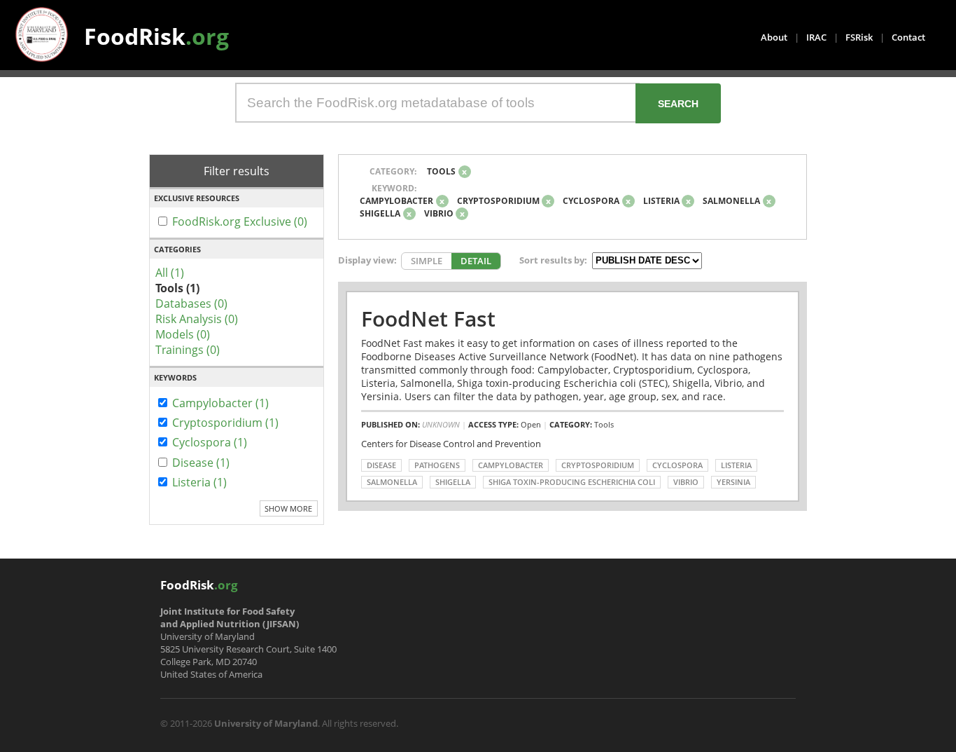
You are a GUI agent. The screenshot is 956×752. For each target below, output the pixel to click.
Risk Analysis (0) (196, 319)
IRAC (816, 37)
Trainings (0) (187, 349)
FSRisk (859, 37)
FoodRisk (156, 36)
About (774, 37)
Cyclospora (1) (209, 442)
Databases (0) (191, 303)
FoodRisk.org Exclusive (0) (239, 221)
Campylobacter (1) (220, 403)
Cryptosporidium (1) (225, 422)
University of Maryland (266, 723)
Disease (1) (201, 462)
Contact (908, 37)
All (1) (169, 272)
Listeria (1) (199, 482)
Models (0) (182, 334)
